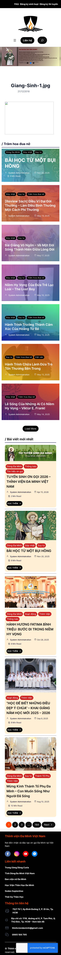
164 (37, 824)
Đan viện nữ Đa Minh (15, 879)
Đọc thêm (12, 503)
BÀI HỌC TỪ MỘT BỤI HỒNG (29, 551)
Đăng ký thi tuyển (49, 4)
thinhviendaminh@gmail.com (27, 928)
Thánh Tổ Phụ (42, 775)
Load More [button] (30, 428)
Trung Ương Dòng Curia (17, 867)
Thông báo (30, 466)
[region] (30, 56)
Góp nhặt (27, 152)
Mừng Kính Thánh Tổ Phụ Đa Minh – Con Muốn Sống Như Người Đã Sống (29, 791)
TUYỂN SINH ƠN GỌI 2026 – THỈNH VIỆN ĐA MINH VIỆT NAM (29, 481)
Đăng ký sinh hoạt (29, 4)
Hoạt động (30, 614)
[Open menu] (15, 40)
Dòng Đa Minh (13, 152)
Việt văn (39, 357)
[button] (27, 63)
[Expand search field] (42, 40)
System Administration (18, 173)
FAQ (16, 4)
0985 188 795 (19, 934)
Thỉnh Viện (44, 614)
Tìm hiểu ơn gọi (15, 471)
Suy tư (38, 152)
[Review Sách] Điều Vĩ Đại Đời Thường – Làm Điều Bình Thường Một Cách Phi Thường (30, 205)
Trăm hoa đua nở (36, 194)
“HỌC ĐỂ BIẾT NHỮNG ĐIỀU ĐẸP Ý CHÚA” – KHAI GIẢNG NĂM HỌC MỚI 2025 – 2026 (28, 708)
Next (46, 824)
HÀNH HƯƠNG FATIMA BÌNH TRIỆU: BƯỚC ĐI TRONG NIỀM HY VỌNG (30, 629)
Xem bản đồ (38, 921)
